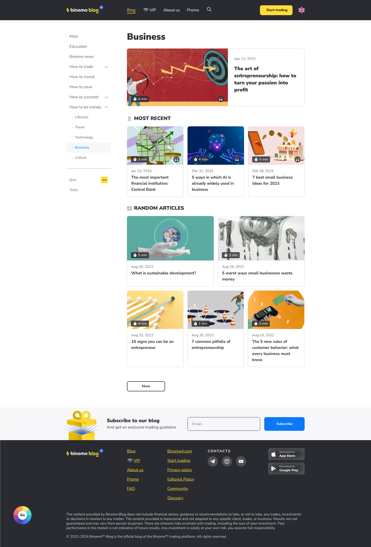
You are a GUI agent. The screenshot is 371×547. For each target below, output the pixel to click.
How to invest (82, 77)
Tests (73, 189)
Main (73, 36)
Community (177, 488)
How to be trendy (85, 107)
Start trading (276, 10)
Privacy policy (179, 470)
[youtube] (241, 461)
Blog (131, 10)
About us (171, 10)
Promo (193, 10)
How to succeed (83, 97)
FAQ (131, 488)
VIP (153, 10)
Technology (84, 137)
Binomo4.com (179, 451)
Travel (80, 127)
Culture (81, 157)
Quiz (72, 179)
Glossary (175, 498)
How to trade (81, 66)
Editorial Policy (180, 479)
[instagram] (227, 461)
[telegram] (213, 461)
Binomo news (81, 56)
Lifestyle (81, 117)
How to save (80, 87)
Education (78, 46)
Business (82, 147)
